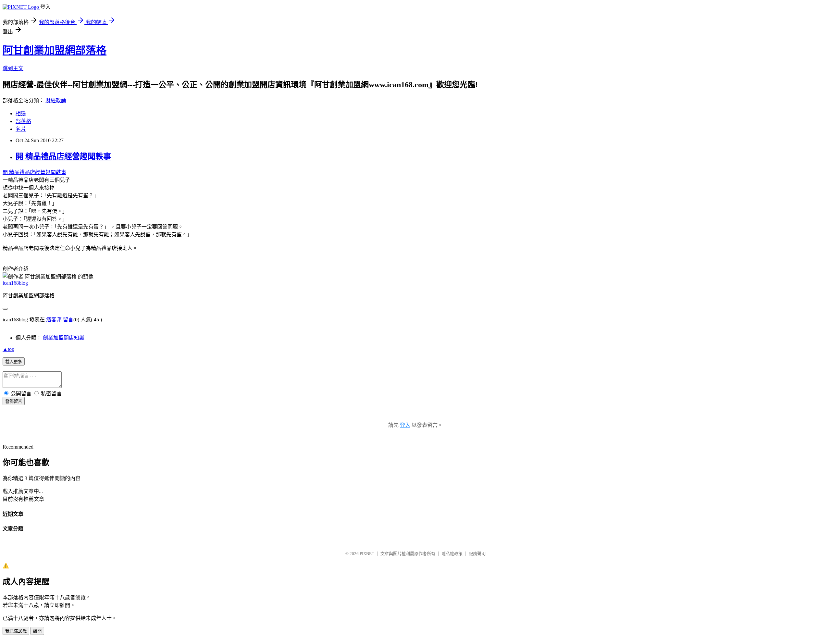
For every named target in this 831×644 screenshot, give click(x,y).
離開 (37, 631)
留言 (68, 319)
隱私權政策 (452, 553)
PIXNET (367, 553)
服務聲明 (477, 553)
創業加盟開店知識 (63, 338)
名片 (21, 129)
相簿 (21, 113)
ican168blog (15, 283)
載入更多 (13, 361)
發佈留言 (13, 401)
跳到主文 (13, 68)
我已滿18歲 (16, 631)
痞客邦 (54, 319)
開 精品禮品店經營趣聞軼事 (63, 156)
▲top (8, 349)
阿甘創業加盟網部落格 (54, 50)
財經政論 (55, 100)
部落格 (23, 121)
